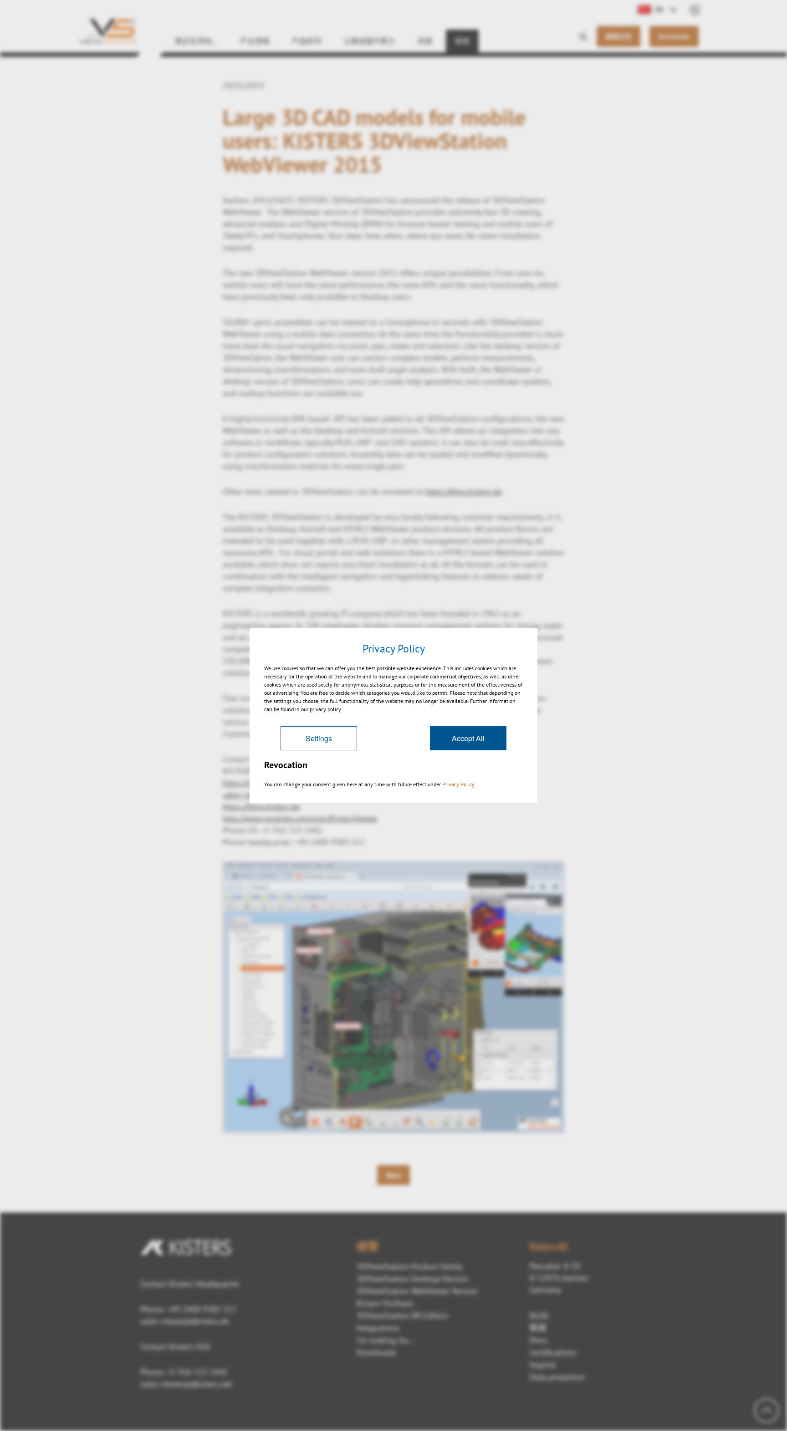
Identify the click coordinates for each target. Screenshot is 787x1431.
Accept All (468, 738)
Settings (319, 738)
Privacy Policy (458, 784)
